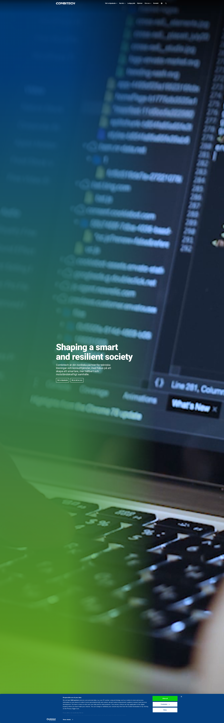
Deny (165, 710)
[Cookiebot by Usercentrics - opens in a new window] (51, 719)
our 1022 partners (73, 700)
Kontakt (155, 3)
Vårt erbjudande (111, 3)
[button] (62, 380)
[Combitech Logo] (65, 3)
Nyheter (140, 3)
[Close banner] (181, 696)
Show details (67, 719)
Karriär (122, 3)
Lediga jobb (131, 3)
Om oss (148, 3)
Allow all (165, 698)
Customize (164, 704)
